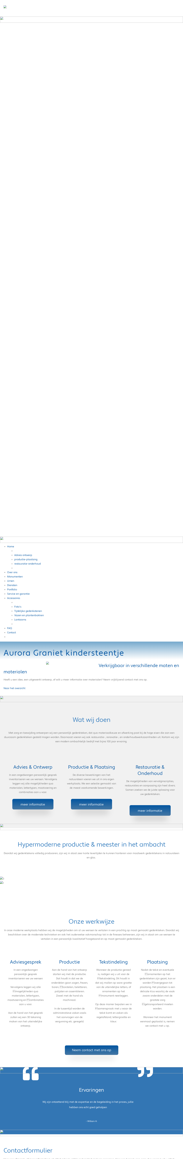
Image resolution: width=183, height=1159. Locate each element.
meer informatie (33, 804)
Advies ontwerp (23, 555)
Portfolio (12, 589)
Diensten (12, 585)
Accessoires (13, 598)
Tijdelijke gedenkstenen (28, 611)
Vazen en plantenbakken (29, 615)
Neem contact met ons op (91, 1050)
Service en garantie (18, 594)
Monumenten (15, 576)
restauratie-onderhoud (27, 563)
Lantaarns (20, 619)
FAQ (9, 628)
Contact (11, 632)
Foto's (17, 606)
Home (10, 546)
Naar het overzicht (14, 688)
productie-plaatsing (25, 559)
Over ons (12, 572)
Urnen (10, 581)
